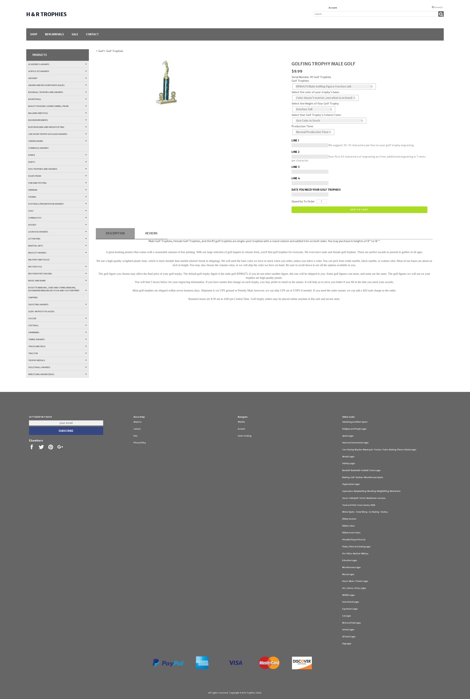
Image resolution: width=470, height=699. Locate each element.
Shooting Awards (38, 304)
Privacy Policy (139, 443)
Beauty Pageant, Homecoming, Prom (48, 106)
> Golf (100, 51)
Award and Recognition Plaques (46, 85)
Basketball (34, 99)
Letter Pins (34, 238)
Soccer (32, 318)
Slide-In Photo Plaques (41, 311)
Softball (33, 325)
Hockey (32, 225)
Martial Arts (35, 245)
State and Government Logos (355, 443)
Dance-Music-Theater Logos (355, 581)
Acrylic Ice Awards (38, 71)
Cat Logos (346, 616)
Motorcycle (35, 266)
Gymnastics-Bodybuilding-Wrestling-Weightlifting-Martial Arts (371, 491)
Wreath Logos (348, 456)
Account (333, 7)
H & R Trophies (46, 14)
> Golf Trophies (113, 51)
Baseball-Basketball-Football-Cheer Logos (361, 470)
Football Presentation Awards (46, 204)
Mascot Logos (348, 574)
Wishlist (241, 422)
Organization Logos (351, 484)
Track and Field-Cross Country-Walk (358, 505)
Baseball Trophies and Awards (45, 92)
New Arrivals (54, 34)
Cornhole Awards (38, 148)
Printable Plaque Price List (353, 539)
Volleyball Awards (39, 367)
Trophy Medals (36, 360)
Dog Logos (346, 643)
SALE (75, 34)
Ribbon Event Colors (351, 533)
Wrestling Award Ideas (41, 374)
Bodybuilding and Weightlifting (46, 127)
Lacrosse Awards (38, 231)
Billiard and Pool (38, 113)
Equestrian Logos (350, 609)
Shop (33, 34)
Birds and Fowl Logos (351, 623)
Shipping (33, 297)
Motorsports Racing (40, 273)
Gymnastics (34, 218)
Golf (31, 211)
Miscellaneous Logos (351, 567)
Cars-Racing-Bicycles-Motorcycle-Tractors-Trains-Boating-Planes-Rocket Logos (379, 449)
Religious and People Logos (354, 429)
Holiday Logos (348, 463)
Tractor (33, 353)
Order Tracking (244, 436)
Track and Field (36, 346)
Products (39, 55)
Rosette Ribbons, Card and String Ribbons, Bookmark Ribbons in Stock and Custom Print (53, 289)
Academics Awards (38, 64)
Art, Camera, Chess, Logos (354, 588)
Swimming (33, 332)
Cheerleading (35, 141)
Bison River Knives (38, 120)
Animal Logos (348, 629)
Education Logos (349, 560)
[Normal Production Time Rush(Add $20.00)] (313, 132)
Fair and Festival (37, 183)
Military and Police (39, 259)
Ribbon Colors (348, 526)
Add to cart (359, 209)
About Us (137, 422)
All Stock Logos (348, 636)
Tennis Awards (36, 339)
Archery (32, 78)
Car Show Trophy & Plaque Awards (47, 134)
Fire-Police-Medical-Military (355, 553)
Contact (92, 34)
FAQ (135, 436)
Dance (31, 155)
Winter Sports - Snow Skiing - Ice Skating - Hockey (365, 512)
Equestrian (34, 176)
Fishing (32, 197)
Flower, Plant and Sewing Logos (356, 546)
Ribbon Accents (349, 519)
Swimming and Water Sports (354, 422)
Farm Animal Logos (350, 602)
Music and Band (37, 280)
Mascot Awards (37, 252)
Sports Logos (347, 436)
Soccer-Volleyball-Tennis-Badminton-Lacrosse (364, 498)
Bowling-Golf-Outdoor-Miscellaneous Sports (362, 477)
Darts (31, 162)
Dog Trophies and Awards (42, 169)
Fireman (32, 190)
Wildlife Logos (348, 595)
